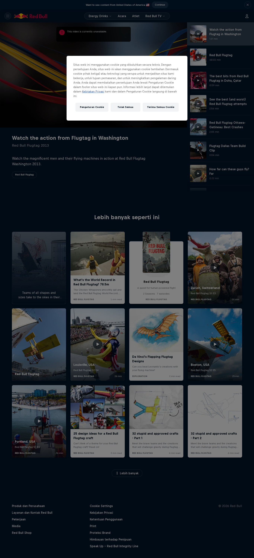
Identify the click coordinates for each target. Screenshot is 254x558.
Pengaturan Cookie (92, 107)
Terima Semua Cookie (160, 107)
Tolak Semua (125, 107)
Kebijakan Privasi (93, 91)
